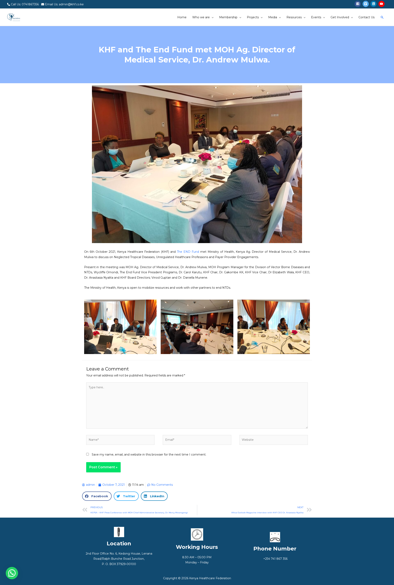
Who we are (201, 17)
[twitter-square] (366, 4)
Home (182, 17)
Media (272, 17)
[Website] (273, 441)
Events (316, 17)
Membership (228, 17)
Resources (294, 17)
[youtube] (382, 4)
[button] (97, 496)
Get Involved (340, 17)
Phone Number (274, 548)
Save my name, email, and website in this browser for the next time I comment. (149, 454)
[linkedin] (374, 4)
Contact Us (366, 17)
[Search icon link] (382, 17)
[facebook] (358, 4)
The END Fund (188, 252)
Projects (253, 17)
